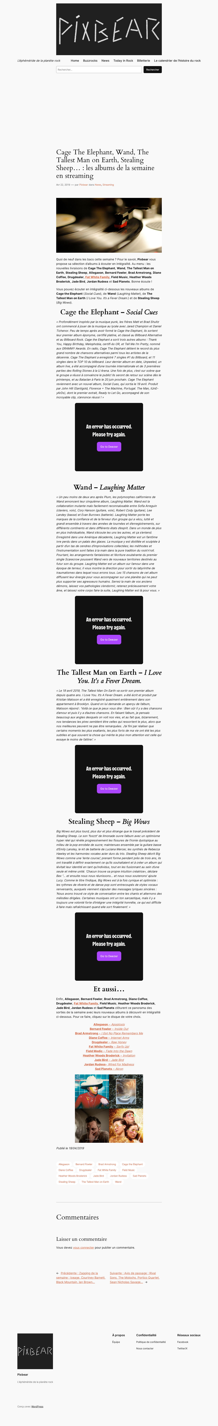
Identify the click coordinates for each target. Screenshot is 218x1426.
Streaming (108, 184)
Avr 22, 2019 (63, 184)
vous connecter (83, 1247)
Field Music (128, 1170)
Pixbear (83, 184)
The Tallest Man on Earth (95, 1181)
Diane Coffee (66, 1170)
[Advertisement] (109, 104)
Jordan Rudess (118, 1175)
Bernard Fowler (84, 1164)
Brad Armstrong (107, 1164)
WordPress (37, 1406)
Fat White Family (107, 1170)
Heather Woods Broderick (73, 1175)
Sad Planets (139, 1175)
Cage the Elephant (132, 1164)
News (98, 184)
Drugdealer (85, 1170)
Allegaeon (64, 1164)
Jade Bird (98, 1175)
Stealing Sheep (67, 1181)
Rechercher (152, 69)
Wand (118, 1181)
